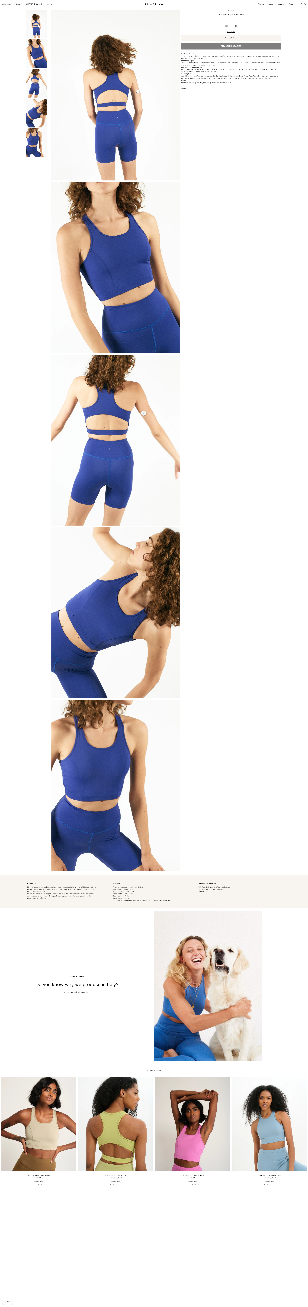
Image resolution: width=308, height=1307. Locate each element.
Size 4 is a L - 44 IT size (121, 896)
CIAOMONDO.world (34, 4)
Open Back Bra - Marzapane (38, 1175)
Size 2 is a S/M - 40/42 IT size (123, 891)
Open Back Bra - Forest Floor (269, 1175)
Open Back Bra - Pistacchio (115, 1175)
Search (261, 4)
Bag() (303, 4)
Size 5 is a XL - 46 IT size (122, 898)
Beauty (18, 4)
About (271, 4)
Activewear (6, 4)
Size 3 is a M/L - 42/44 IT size (123, 894)
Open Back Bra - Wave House (192, 1175)
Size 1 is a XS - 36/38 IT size (123, 889)
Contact (292, 4)
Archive (49, 4)
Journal (281, 4)
